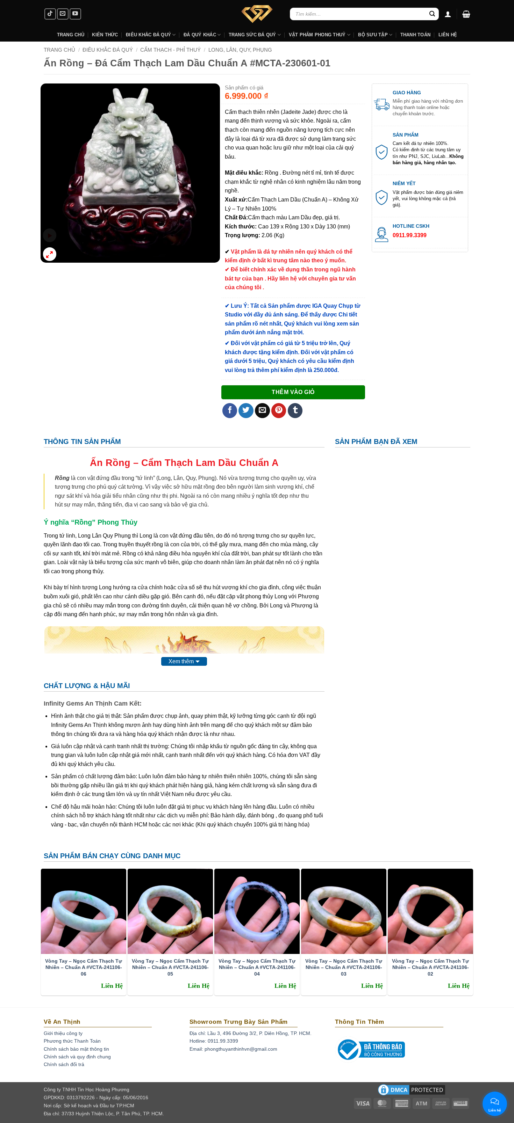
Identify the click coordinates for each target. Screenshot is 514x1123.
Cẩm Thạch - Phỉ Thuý (170, 50)
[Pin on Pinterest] (278, 410)
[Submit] (432, 14)
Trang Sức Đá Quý (252, 34)
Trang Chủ (70, 34)
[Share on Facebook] (229, 410)
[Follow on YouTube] (75, 14)
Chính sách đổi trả (64, 1064)
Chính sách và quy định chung (77, 1056)
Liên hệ (447, 34)
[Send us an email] (63, 14)
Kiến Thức (105, 34)
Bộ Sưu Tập (373, 34)
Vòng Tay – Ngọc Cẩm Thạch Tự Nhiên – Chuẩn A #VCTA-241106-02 (430, 967)
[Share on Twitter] (246, 410)
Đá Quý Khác (200, 34)
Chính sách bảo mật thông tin (76, 1049)
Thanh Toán (415, 34)
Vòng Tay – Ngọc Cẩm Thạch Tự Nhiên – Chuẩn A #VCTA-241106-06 (83, 967)
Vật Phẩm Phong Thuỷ (317, 34)
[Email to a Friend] (262, 410)
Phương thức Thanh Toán (72, 1041)
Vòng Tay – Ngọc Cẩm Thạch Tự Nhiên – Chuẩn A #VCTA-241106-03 (343, 967)
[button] (466, 14)
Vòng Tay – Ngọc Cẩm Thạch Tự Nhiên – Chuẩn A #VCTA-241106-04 (257, 967)
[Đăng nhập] (447, 14)
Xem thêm (181, 661)
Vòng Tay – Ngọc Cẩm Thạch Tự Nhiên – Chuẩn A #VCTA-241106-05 (170, 967)
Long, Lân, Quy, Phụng (240, 50)
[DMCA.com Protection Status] (412, 1092)
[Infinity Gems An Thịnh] (257, 14)
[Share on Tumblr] (295, 410)
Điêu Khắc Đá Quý (108, 50)
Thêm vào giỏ (293, 392)
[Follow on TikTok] (50, 14)
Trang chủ (59, 50)
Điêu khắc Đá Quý (148, 34)
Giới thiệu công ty (63, 1033)
